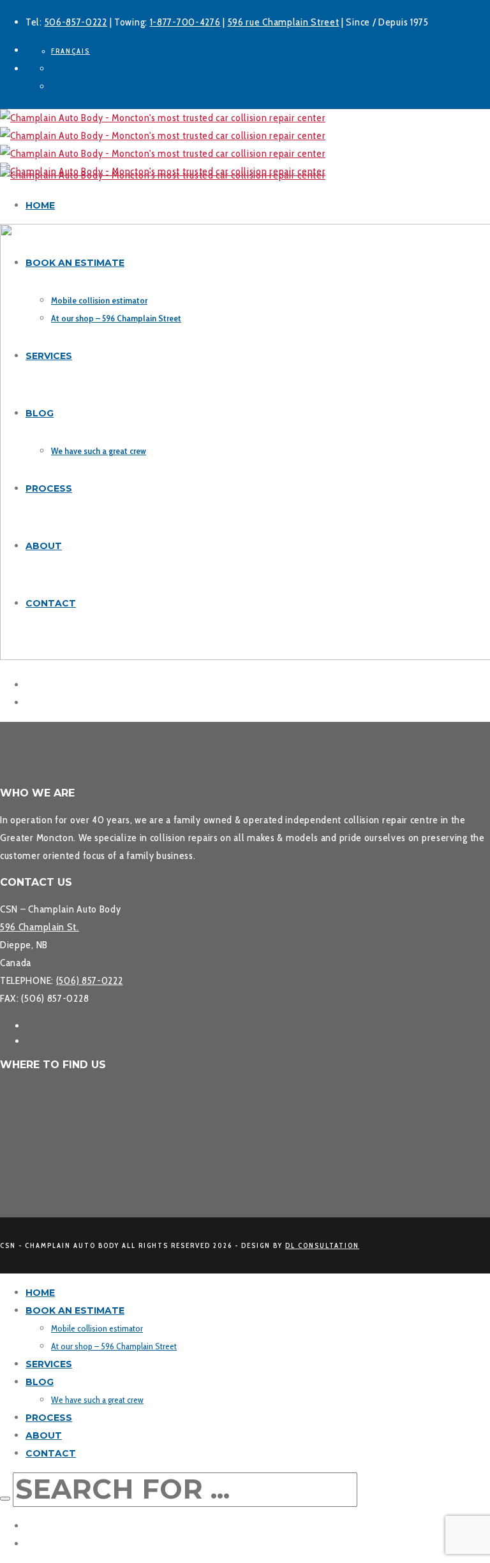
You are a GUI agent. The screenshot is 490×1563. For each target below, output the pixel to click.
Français (43, 1543)
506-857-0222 (76, 22)
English (41, 1526)
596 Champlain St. (39, 927)
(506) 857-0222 (89, 980)
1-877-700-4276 (185, 22)
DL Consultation (322, 1245)
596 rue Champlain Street (283, 22)
